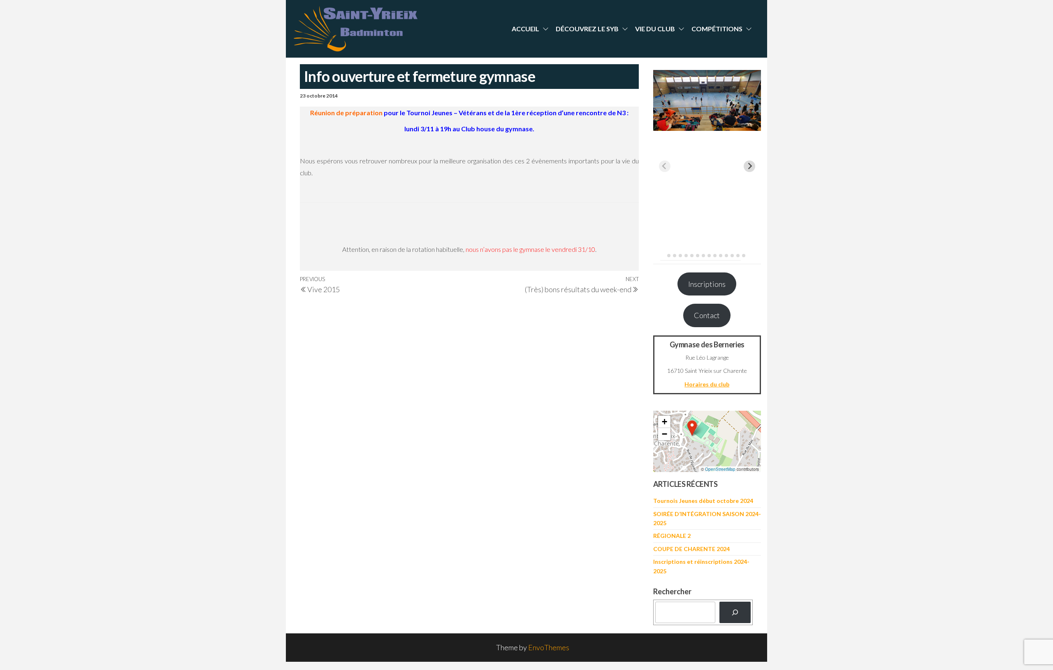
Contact (707, 315)
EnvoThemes (548, 647)
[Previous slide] (664, 166)
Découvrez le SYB (587, 29)
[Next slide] (749, 166)
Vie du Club (655, 29)
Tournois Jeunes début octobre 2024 (703, 500)
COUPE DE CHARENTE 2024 (691, 548)
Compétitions (716, 29)
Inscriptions (707, 283)
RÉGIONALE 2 (672, 535)
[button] (692, 428)
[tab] (663, 255)
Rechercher (672, 591)
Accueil (525, 29)
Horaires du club (706, 384)
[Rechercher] (735, 612)
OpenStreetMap (720, 469)
